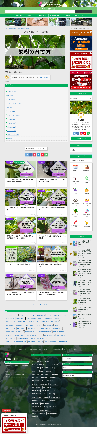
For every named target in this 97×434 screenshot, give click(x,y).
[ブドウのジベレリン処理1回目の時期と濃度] (52, 202)
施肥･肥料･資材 (10, 331)
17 (40, 304)
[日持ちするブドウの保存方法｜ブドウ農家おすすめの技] (52, 174)
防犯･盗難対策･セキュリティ (35, 341)
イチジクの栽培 (11, 127)
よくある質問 (67, 15)
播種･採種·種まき (57, 328)
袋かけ (33, 338)
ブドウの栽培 (11, 99)
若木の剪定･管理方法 (22, 338)
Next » (45, 304)
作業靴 (40, 318)
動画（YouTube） (33, 321)
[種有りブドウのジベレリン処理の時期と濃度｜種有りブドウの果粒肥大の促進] (20, 230)
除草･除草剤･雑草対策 (50, 341)
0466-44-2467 (12, 359)
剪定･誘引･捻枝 (22, 321)
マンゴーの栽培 (11, 131)
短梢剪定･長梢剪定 (20, 335)
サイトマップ (75, 349)
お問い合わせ (43, 15)
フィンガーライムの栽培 (14, 103)
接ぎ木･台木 (59, 325)
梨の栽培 (10, 95)
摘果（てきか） (21, 328)
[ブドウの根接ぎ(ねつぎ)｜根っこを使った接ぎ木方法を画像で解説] (20, 287)
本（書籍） (19, 331)
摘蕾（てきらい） (45, 328)
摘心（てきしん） (10, 328)
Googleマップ (30, 15)
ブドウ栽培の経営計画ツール (10, 370)
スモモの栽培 (11, 111)
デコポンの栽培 (11, 123)
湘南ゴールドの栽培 (13, 135)
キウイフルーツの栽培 (13, 115)
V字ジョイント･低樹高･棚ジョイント (56, 315)
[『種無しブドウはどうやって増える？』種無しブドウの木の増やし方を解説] (52, 287)
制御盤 (57, 318)
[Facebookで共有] (31, 154)
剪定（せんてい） (10, 321)
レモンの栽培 (11, 119)
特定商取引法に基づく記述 (35, 349)
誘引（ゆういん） (42, 338)
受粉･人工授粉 (55, 321)
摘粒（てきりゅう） (33, 328)
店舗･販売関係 (20, 325)
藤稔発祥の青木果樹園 (51, 5)
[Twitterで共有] (27, 154)
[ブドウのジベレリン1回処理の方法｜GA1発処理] (52, 230)
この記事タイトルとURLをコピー (37, 149)
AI (15, 315)
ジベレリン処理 (20, 318)
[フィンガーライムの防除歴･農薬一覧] (20, 259)
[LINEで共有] (46, 154)
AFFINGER (9, 315)
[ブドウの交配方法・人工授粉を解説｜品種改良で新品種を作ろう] (20, 174)
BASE (21, 315)
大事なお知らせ (18, 15)
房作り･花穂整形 (30, 325)
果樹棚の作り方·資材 (30, 331)
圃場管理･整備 (9, 325)
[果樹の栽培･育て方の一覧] (38, 154)
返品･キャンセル (79, 15)
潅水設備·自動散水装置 (45, 331)
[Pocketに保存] (34, 154)
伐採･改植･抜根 (31, 318)
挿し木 (40, 325)
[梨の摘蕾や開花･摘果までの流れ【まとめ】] (52, 259)
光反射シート (48, 318)
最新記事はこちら (81, 138)
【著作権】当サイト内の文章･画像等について (52, 349)
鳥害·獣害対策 (63, 341)
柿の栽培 (10, 139)
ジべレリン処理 (10, 318)
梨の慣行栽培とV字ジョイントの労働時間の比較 (14, 374)
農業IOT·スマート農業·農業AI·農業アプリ (16, 341)
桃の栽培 (10, 107)
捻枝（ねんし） (48, 325)
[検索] (83, 11)
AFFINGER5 (58, 424)
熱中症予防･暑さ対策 (58, 331)
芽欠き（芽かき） (10, 338)
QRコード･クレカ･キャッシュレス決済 (35, 315)
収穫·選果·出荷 (45, 321)
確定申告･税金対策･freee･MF (34, 335)
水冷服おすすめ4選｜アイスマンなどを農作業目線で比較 (16, 365)
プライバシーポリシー (23, 349)
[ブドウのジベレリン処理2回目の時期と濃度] (20, 202)
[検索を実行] (90, 98)
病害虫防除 (9, 335)
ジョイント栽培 (11, 91)
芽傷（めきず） (61, 335)
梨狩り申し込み (55, 15)
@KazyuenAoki (44, 77)
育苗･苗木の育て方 (49, 335)
